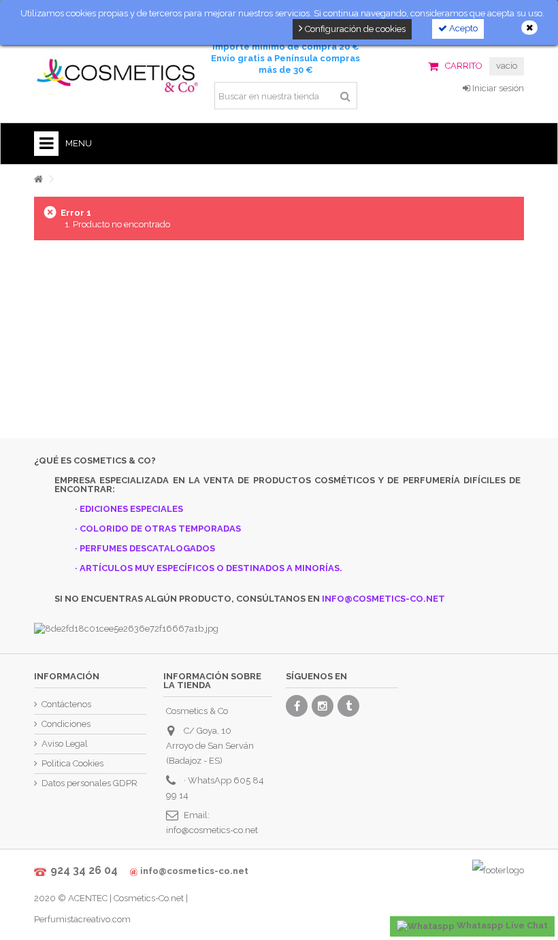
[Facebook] (297, 706)
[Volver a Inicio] (38, 179)
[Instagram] (322, 706)
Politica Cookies (72, 763)
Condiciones (66, 724)
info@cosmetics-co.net (212, 830)
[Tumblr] (348, 706)
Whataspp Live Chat (501, 925)
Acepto (462, 28)
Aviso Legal (65, 744)
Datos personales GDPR (89, 783)
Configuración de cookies (354, 29)
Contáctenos (66, 704)
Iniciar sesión (497, 88)
